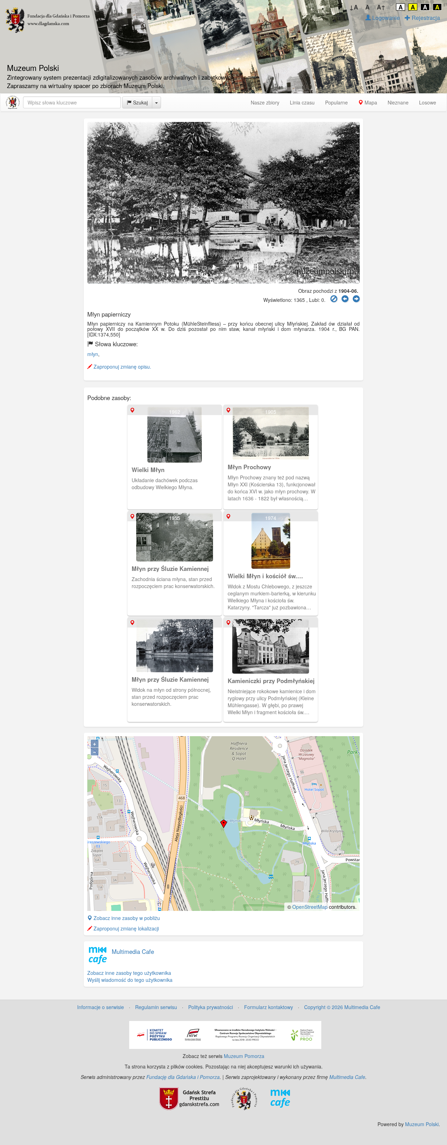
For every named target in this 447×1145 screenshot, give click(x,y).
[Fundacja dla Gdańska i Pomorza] (244, 1097)
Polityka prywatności (210, 1006)
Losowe (427, 102)
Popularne (336, 102)
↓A (353, 6)
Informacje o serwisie (100, 1006)
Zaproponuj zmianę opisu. (121, 366)
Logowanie (385, 18)
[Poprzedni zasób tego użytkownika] (345, 299)
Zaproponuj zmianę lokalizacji (125, 928)
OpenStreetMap (310, 906)
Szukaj (140, 102)
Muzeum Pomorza (244, 1055)
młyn (92, 353)
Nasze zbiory (265, 102)
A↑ (381, 6)
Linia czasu (302, 102)
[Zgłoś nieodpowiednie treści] (333, 299)
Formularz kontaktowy (268, 1006)
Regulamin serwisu (156, 1006)
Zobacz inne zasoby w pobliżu (126, 917)
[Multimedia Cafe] (280, 1097)
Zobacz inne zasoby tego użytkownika (129, 972)
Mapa (370, 102)
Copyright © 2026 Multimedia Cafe (342, 1006)
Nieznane (398, 102)
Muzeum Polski (422, 1124)
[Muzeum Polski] (12, 102)
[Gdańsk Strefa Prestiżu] (189, 1097)
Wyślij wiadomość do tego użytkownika (130, 979)
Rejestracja (425, 18)
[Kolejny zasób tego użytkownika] (356, 299)
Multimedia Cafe (133, 951)
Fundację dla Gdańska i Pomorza (183, 1076)
